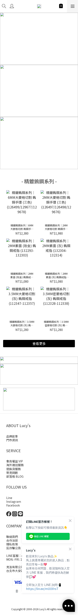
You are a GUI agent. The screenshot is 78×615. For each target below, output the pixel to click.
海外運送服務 (15, 465)
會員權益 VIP (14, 461)
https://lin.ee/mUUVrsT (42, 589)
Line (9, 498)
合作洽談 (12, 540)
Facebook (13, 505)
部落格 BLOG (15, 476)
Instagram (13, 501)
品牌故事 (12, 436)
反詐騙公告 (13, 548)
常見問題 (12, 473)
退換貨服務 (13, 469)
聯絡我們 (12, 537)
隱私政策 (12, 544)
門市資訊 (12, 440)
